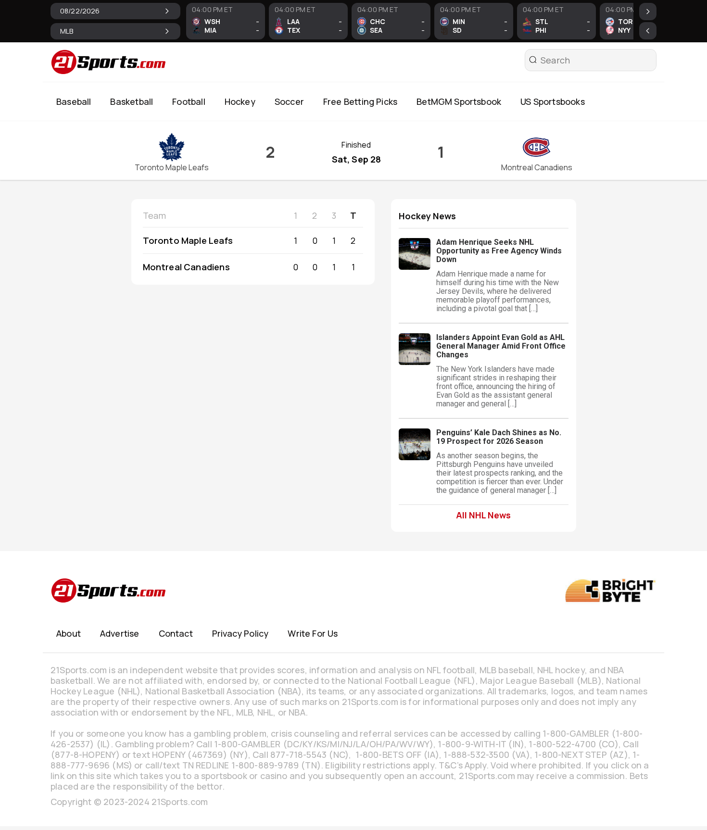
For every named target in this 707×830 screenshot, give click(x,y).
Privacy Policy (240, 633)
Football (188, 101)
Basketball (131, 101)
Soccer (289, 101)
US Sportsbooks (552, 101)
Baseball (73, 101)
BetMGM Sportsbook (459, 101)
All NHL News (483, 514)
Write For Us (313, 633)
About (68, 633)
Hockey (240, 101)
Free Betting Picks (360, 101)
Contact (176, 633)
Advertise (119, 633)
